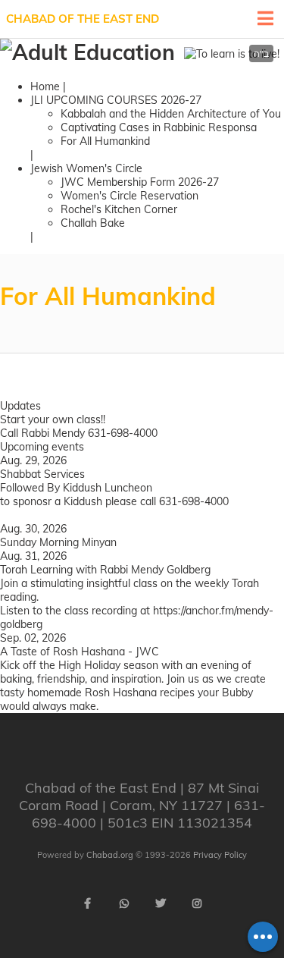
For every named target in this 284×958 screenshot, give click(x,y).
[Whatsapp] (124, 903)
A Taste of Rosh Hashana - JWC (79, 651)
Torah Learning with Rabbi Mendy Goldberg (105, 569)
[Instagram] (197, 903)
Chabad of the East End (82, 18)
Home (45, 86)
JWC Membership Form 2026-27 (140, 182)
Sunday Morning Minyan (58, 542)
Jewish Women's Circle (86, 168)
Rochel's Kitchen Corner (119, 209)
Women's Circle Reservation (129, 196)
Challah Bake (93, 223)
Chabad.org (109, 855)
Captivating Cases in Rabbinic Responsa (159, 127)
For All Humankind (105, 141)
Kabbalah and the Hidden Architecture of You (171, 114)
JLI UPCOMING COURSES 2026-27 (115, 100)
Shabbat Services (42, 474)
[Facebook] (87, 903)
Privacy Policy (220, 855)
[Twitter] (160, 903)
